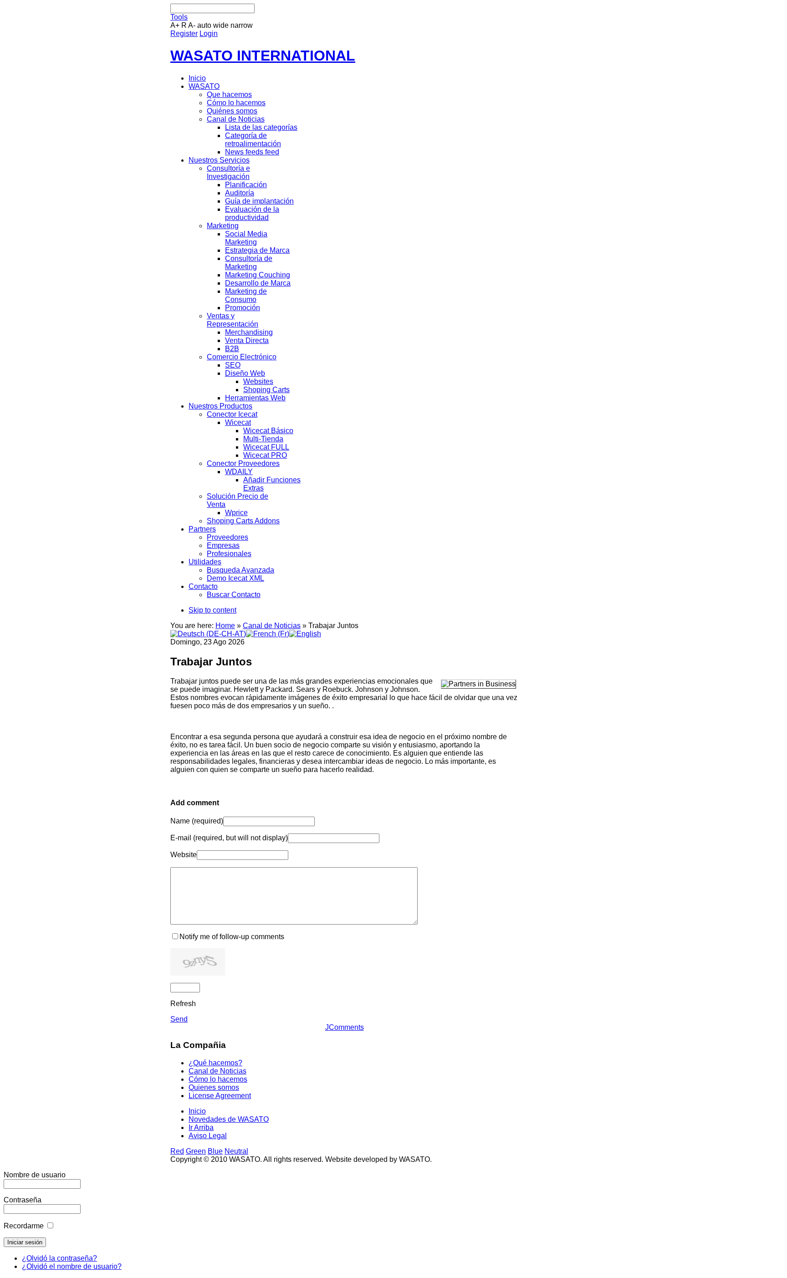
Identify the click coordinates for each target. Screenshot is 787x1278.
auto (204, 25)
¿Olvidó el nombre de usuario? (72, 1266)
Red (177, 1151)
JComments (344, 1027)
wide (221, 25)
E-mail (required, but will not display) (229, 838)
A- (191, 25)
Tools (179, 17)
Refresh (183, 1003)
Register (184, 33)
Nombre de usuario (35, 1175)
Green (196, 1151)
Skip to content (212, 610)
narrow (241, 25)
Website (183, 855)
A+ (174, 25)
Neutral (236, 1151)
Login (208, 33)
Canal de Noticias (272, 625)
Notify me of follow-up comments (231, 937)
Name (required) (196, 821)
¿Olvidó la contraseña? (59, 1258)
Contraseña (22, 1200)
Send (179, 1019)
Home (225, 625)
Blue (215, 1151)
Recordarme (24, 1226)
